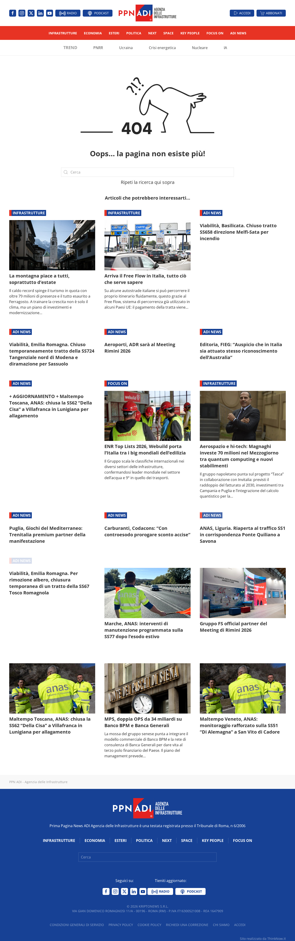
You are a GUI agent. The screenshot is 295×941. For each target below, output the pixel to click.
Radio (71, 13)
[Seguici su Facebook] (12, 13)
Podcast (101, 13)
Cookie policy (149, 925)
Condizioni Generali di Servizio (77, 925)
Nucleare (200, 47)
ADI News (238, 33)
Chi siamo (221, 925)
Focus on (214, 33)
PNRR (98, 47)
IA (225, 47)
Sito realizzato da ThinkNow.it (263, 938)
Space (168, 33)
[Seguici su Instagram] (21, 13)
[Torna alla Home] (147, 13)
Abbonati (274, 13)
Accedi (245, 13)
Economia (93, 33)
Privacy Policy (121, 925)
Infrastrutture (63, 33)
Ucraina (126, 47)
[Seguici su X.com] (31, 13)
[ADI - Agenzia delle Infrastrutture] (147, 807)
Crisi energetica (162, 47)
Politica (133, 33)
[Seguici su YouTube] (49, 13)
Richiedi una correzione (187, 925)
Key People (190, 33)
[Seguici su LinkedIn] (40, 13)
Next (152, 33)
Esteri (114, 33)
